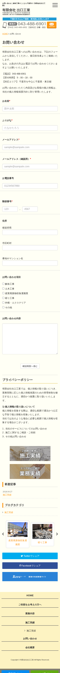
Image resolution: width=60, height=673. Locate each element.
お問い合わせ (30, 638)
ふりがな (7, 120)
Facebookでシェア (31, 565)
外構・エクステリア (15, 302)
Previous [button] (2, 534)
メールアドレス (10, 139)
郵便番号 (7, 201)
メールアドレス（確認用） (16, 159)
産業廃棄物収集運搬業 (16, 293)
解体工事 (9, 284)
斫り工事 (9, 298)
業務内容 (30, 613)
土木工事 (9, 288)
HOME (5, 34)
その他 (8, 307)
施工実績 (7, 493)
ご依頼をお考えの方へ (30, 604)
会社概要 (30, 647)
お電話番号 (8, 178)
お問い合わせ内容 (11, 318)
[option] (17, 534)
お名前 (6, 101)
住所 (4, 220)
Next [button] (57, 534)
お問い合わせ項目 (11, 277)
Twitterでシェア (31, 556)
